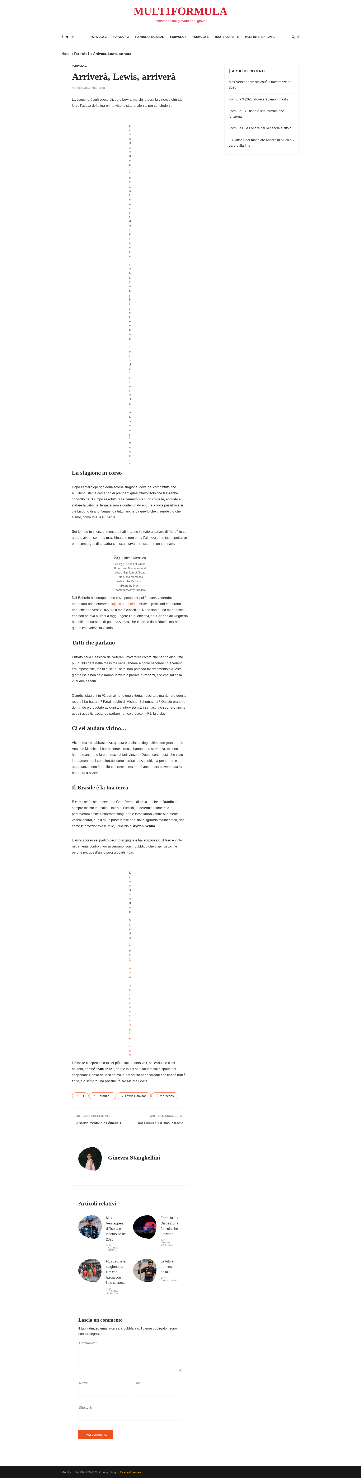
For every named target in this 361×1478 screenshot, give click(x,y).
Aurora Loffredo (167, 1243)
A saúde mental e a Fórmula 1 (98, 1123)
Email (138, 1383)
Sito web (85, 1407)
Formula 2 (98, 36)
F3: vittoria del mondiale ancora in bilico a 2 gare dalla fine (262, 142)
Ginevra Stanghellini (92, 88)
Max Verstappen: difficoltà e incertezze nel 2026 (116, 1228)
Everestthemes (130, 1472)
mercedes (167, 1096)
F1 (82, 1096)
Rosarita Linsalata (112, 1292)
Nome (83, 1383)
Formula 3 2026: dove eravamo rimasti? (259, 99)
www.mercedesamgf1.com (130, 1012)
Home (66, 54)
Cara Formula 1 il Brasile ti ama (159, 1123)
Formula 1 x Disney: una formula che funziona (256, 113)
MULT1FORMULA (180, 11)
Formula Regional (149, 36)
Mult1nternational (260, 36)
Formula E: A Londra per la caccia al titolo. (260, 128)
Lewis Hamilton (135, 1096)
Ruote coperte (227, 36)
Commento (88, 1343)
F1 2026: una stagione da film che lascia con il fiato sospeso (116, 1272)
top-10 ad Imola (123, 604)
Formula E (200, 36)
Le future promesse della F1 (168, 1267)
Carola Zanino (170, 1280)
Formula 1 (81, 54)
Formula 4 (178, 36)
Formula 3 (121, 36)
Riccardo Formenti (112, 1249)
